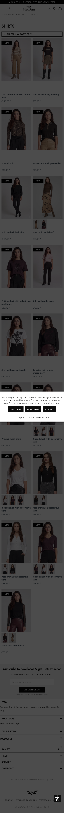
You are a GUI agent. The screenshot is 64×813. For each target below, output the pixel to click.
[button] (57, 798)
